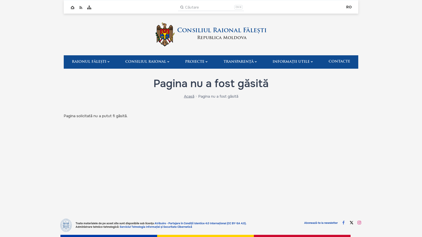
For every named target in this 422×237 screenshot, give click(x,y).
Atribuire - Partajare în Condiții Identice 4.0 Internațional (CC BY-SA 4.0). (200, 223)
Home (72, 7)
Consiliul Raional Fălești (222, 31)
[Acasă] (165, 34)
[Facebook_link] (343, 223)
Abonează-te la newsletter (321, 223)
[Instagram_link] (359, 223)
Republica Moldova (222, 38)
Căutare (192, 7)
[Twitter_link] (351, 223)
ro (349, 7)
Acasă (189, 96)
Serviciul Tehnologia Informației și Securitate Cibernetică (156, 227)
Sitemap (89, 7)
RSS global (81, 7)
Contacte (339, 61)
